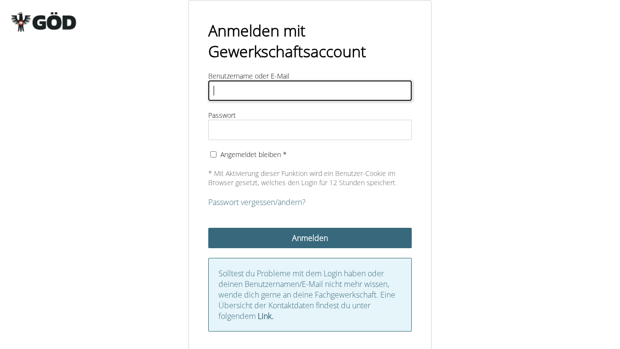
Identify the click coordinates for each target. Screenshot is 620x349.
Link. (266, 316)
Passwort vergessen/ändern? (257, 202)
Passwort (222, 115)
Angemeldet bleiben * (253, 154)
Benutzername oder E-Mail (248, 75)
